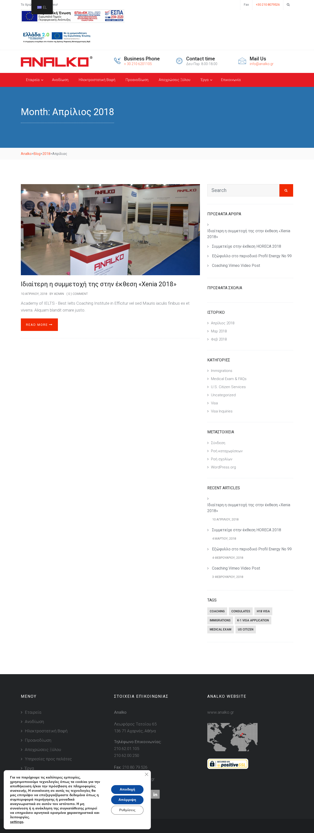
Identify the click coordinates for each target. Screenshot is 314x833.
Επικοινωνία (231, 80)
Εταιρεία (32, 80)
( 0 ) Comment (77, 294)
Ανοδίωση (60, 80)
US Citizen (245, 629)
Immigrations (221, 371)
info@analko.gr (262, 64)
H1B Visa (263, 611)
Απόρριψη (127, 799)
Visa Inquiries (222, 411)
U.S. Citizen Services (228, 387)
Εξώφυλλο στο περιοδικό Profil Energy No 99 (252, 256)
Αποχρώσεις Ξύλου (174, 80)
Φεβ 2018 (219, 339)
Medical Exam (220, 629)
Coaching (217, 611)
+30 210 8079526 (268, 4)
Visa (214, 403)
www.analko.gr (220, 712)
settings (16, 821)
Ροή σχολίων (221, 459)
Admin (59, 294)
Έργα (205, 80)
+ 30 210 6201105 (138, 64)
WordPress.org (223, 467)
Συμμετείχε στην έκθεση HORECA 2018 (246, 246)
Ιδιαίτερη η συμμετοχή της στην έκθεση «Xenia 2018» (98, 284)
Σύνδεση (218, 443)
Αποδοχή (127, 789)
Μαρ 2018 (219, 331)
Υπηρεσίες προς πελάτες (48, 758)
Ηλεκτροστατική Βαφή (97, 80)
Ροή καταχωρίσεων (227, 451)
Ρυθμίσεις (127, 810)
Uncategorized (223, 395)
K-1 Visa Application (253, 620)
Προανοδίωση (137, 80)
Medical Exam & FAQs (229, 379)
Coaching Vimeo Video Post (236, 265)
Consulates (240, 611)
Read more (37, 325)
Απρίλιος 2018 (222, 323)
